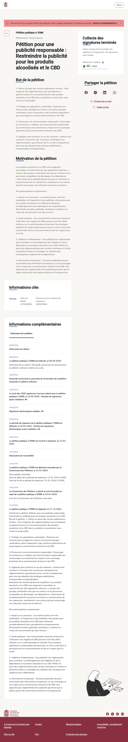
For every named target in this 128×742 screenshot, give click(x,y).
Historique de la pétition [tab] (21, 333)
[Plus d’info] (103, 62)
